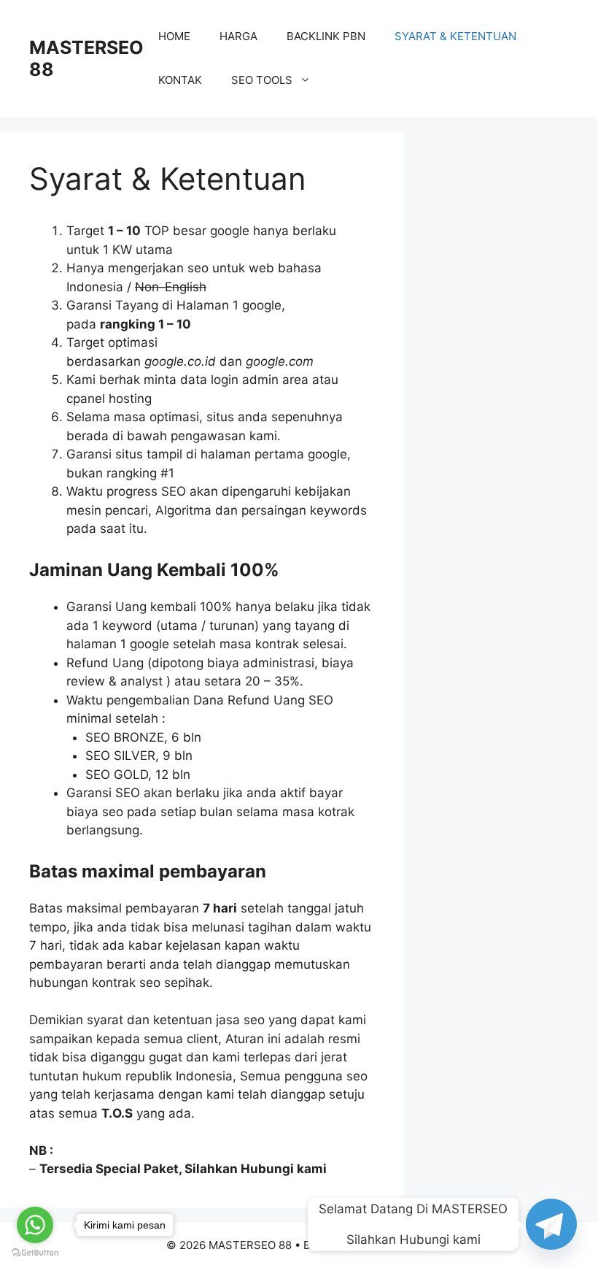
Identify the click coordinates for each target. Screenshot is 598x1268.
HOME (174, 36)
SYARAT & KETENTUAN (455, 36)
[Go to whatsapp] (35, 1225)
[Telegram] (551, 1224)
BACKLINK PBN (326, 36)
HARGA (238, 36)
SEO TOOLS (261, 80)
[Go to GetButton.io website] (35, 1253)
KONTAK (180, 80)
